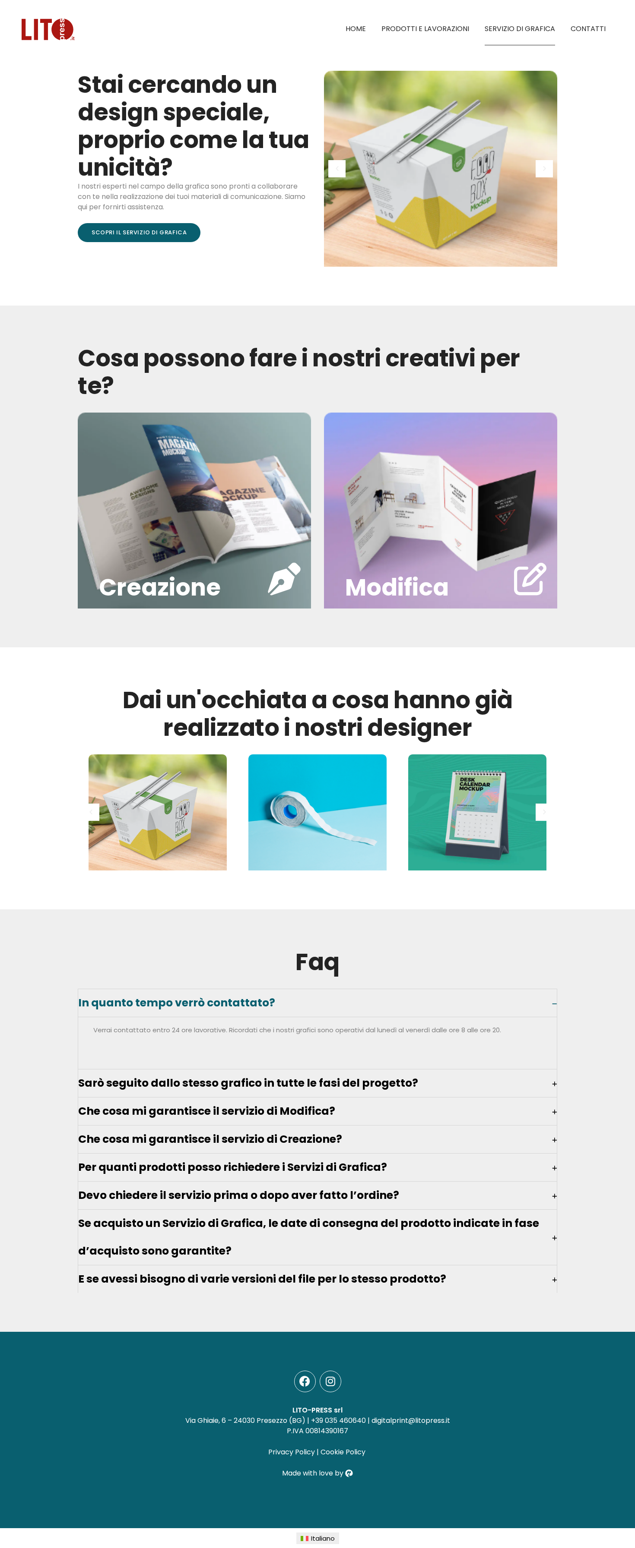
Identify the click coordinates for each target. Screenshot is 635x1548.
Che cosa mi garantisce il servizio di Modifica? (206, 1111)
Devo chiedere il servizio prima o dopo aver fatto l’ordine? (238, 1195)
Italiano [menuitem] (323, 1538)
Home (356, 29)
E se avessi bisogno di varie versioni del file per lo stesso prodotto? (262, 1278)
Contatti (588, 29)
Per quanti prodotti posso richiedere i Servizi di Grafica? (232, 1167)
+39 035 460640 (338, 1420)
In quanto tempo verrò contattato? (176, 1002)
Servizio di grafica (520, 29)
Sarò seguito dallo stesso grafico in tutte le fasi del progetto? (248, 1083)
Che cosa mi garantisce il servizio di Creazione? (210, 1139)
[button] (337, 168)
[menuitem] (317, 1538)
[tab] (317, 1003)
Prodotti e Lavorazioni (425, 29)
